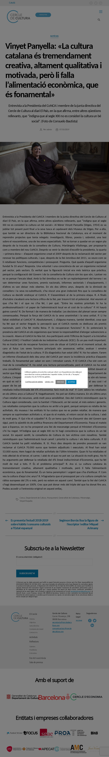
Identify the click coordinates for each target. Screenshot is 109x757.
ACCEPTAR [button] (71, 382)
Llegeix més (49, 382)
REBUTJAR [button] (60, 382)
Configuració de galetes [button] (34, 382)
